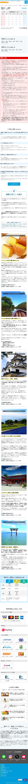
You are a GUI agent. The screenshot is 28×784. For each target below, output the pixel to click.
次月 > (24, 11)
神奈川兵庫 (4, 42)
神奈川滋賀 (4, 41)
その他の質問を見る (14, 184)
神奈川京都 (12, 41)
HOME (2, 764)
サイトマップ (4, 774)
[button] (19, 780)
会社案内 (3, 766)
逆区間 (25, 8)
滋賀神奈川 (4, 49)
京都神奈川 (12, 49)
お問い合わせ (4, 775)
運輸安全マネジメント (5, 767)
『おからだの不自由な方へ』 (12, 167)
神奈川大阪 (19, 41)
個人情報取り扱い (4, 772)
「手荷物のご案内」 (19, 64)
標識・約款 (3, 769)
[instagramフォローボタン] (10, 757)
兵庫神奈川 (4, 50)
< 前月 (3, 11)
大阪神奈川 (19, 49)
